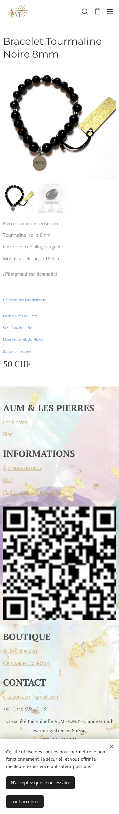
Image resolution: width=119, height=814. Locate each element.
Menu (110, 11)
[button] (85, 11)
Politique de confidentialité (32, 491)
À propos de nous (22, 468)
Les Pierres (15, 422)
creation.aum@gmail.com (30, 696)
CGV (8, 480)
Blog (8, 434)
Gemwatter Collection (26, 663)
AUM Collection (20, 651)
